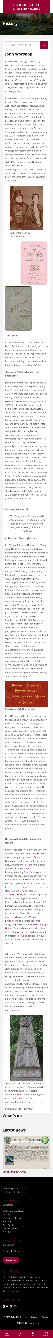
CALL (20, 1335)
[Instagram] (11, 1306)
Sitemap (34, 1317)
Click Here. (17, 1094)
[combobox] (26, 46)
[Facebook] (4, 1306)
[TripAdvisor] (15, 1306)
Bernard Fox (16, 894)
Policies (45, 1317)
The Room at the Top (17, 931)
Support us (11, 1260)
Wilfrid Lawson (15, 165)
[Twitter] (7, 1306)
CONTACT (46, 1335)
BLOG (33, 1335)
